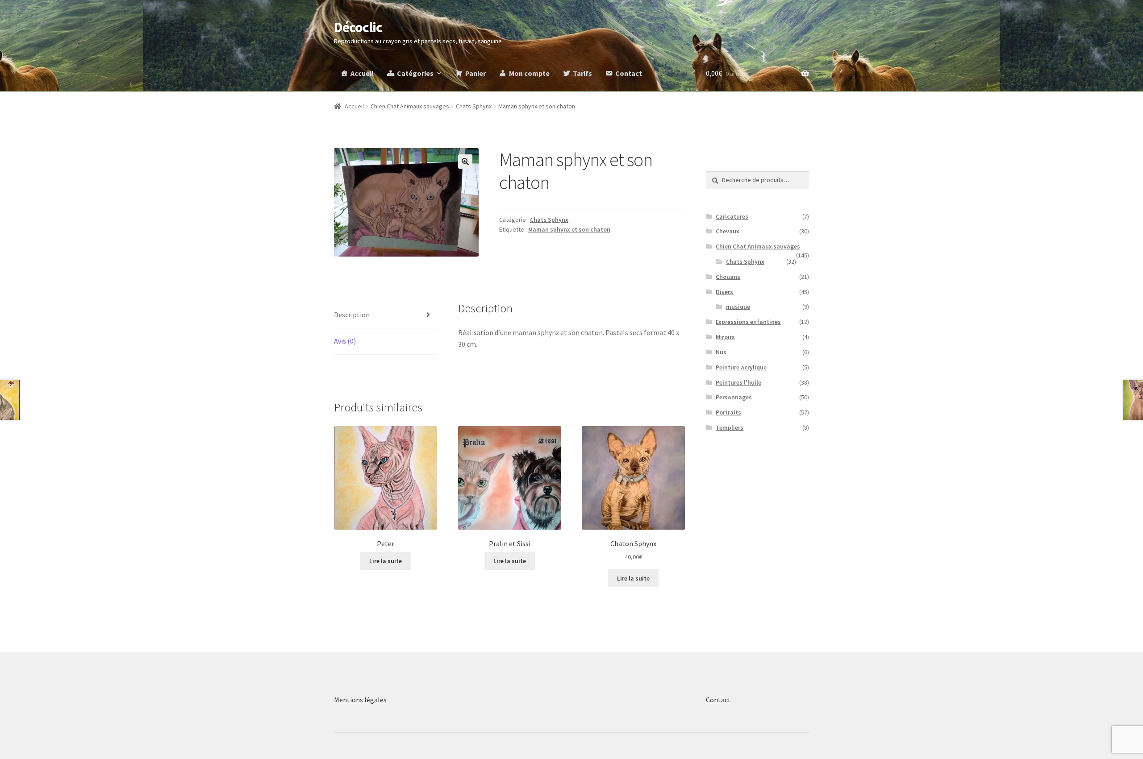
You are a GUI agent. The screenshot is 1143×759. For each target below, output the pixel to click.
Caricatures (732, 216)
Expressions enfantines (748, 322)
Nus (721, 352)
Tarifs (582, 73)
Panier (475, 73)
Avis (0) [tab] (345, 340)
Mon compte (529, 73)
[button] (465, 161)
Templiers (729, 427)
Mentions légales (360, 699)
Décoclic (358, 27)
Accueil (362, 73)
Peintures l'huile (738, 382)
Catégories (415, 73)
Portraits (728, 412)
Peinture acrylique (741, 367)
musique (738, 307)
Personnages (734, 397)
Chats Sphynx (474, 106)
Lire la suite (385, 561)
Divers (724, 292)
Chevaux (727, 231)
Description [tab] (352, 314)
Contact (628, 73)
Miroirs (725, 337)
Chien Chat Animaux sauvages (410, 106)
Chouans (728, 277)
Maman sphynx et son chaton (569, 229)
